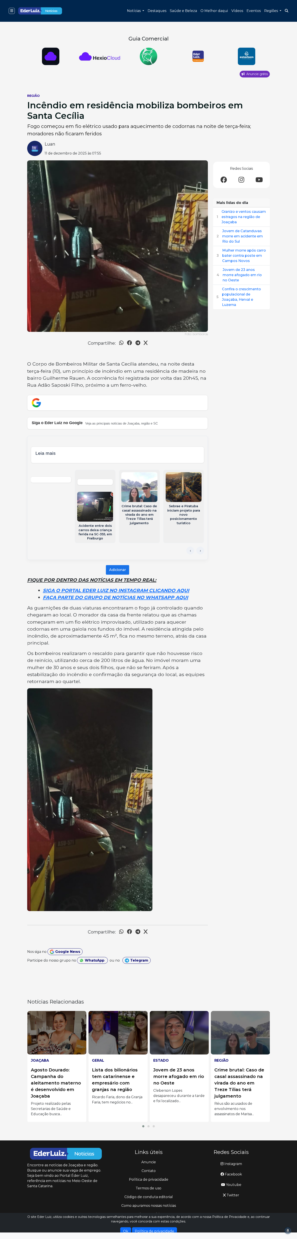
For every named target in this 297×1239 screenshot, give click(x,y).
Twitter (232, 1195)
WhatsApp (94, 960)
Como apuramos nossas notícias (148, 1206)
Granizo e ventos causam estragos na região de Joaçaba (244, 217)
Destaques (157, 11)
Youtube (233, 1185)
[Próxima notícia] (200, 550)
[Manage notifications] (287, 1230)
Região (33, 96)
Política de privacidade (148, 1179)
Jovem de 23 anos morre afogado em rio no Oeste (242, 275)
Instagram (233, 1164)
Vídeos (237, 11)
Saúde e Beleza (183, 11)
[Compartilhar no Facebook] (129, 343)
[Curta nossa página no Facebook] (223, 180)
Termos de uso (148, 1188)
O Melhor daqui (214, 11)
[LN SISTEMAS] (51, 56)
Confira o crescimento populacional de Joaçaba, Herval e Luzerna (241, 297)
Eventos (254, 11)
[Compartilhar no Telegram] (137, 343)
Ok (125, 1231)
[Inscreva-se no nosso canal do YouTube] (259, 180)
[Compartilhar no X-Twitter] (145, 343)
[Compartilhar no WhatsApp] (121, 343)
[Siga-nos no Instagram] (241, 180)
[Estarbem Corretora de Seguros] (197, 56)
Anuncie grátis (256, 74)
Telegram (138, 960)
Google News (67, 952)
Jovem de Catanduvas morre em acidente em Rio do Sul (242, 236)
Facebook (233, 1174)
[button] (143, 1126)
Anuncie (148, 1162)
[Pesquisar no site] (286, 11)
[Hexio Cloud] (246, 56)
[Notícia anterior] (190, 550)
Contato (149, 1171)
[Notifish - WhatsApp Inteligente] (99, 56)
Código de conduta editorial (148, 1197)
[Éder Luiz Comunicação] (148, 56)
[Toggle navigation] (12, 11)
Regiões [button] (271, 11)
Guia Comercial (148, 38)
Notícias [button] (134, 11)
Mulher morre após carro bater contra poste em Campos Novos (244, 255)
